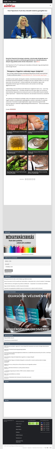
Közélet (44, 13)
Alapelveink (30, 447)
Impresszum (25, 447)
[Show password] (48, 264)
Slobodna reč (19, 437)
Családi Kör (18, 426)
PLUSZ (5, 1)
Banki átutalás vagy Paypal (39, 75)
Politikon (18, 432)
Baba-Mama (18, 429)
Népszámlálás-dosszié (9, 337)
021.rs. (38, 61)
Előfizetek (14, 1)
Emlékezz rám (9, 266)
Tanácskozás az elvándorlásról (11, 340)
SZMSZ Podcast (19, 435)
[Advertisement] (27, 48)
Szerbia (47, 13)
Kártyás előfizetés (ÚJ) (26, 75)
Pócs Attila (34, 13)
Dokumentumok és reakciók (27, 254)
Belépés (9, 1)
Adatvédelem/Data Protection (37, 447)
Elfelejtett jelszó (8, 272)
